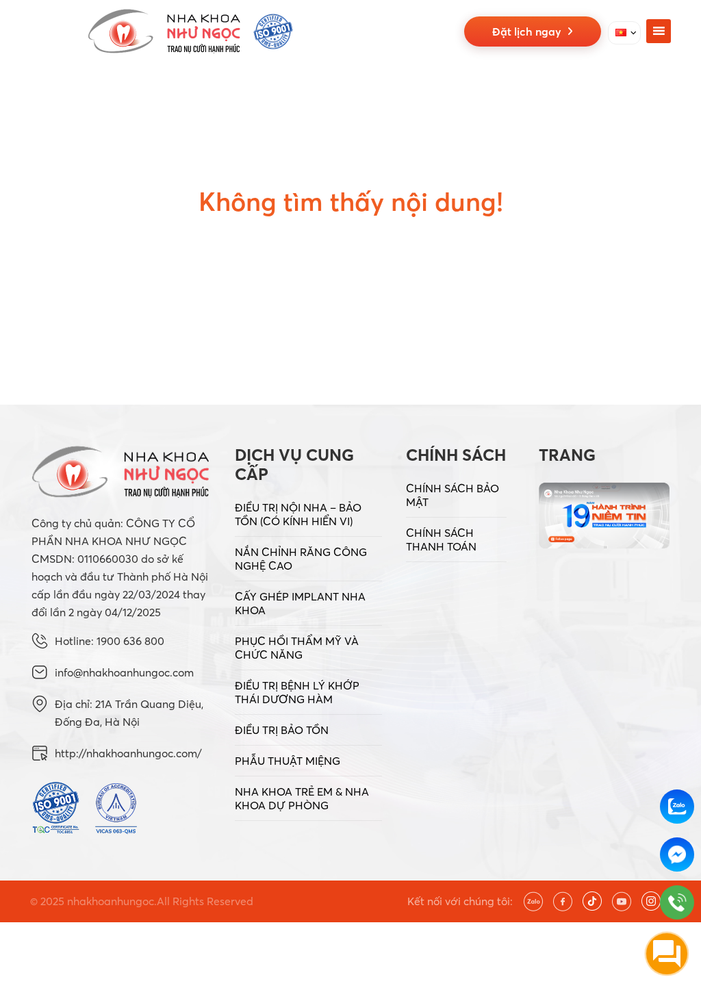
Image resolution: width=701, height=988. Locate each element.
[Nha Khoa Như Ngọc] (190, 31)
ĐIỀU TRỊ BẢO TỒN (282, 730)
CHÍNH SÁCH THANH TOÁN (441, 539)
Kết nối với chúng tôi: (460, 901)
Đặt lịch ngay (529, 31)
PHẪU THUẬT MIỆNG (287, 761)
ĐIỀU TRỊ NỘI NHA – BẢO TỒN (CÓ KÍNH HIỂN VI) (298, 514)
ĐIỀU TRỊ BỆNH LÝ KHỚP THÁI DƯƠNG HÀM (297, 692)
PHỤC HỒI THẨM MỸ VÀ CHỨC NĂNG (297, 647)
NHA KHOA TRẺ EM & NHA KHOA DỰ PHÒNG (302, 798)
